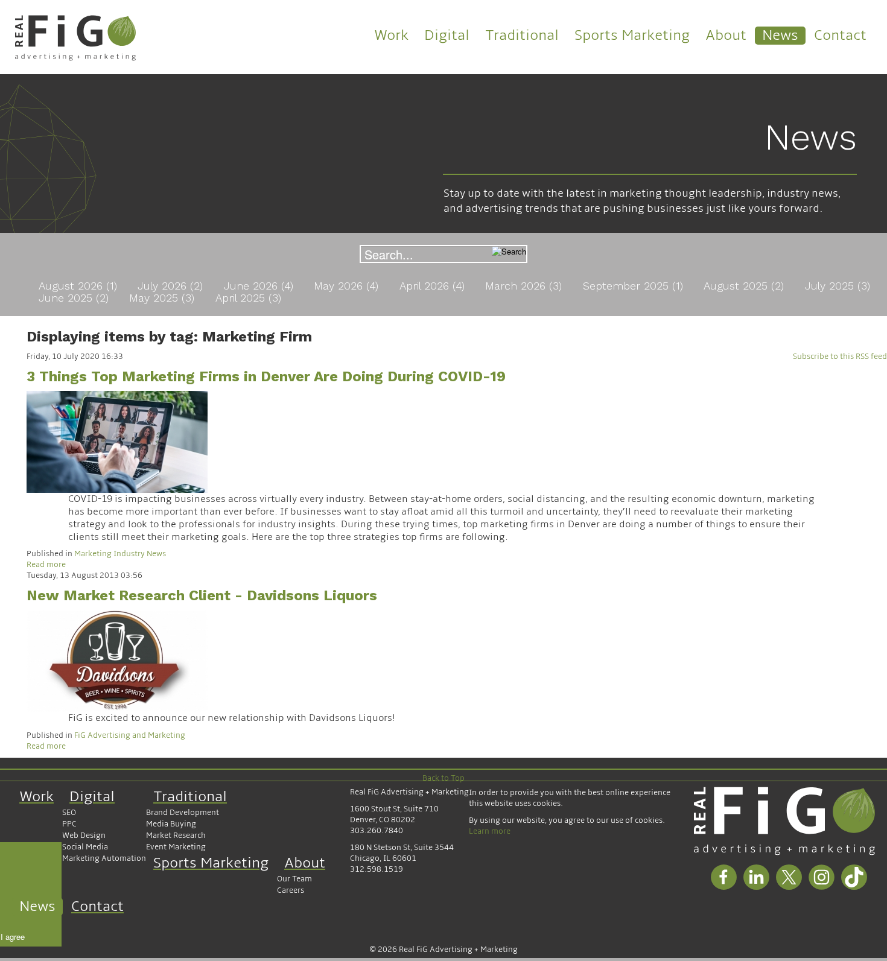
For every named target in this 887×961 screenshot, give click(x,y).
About (725, 35)
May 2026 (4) (348, 285)
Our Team (294, 879)
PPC (69, 824)
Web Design (84, 835)
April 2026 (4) (433, 285)
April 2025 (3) (248, 297)
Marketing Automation (104, 858)
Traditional (522, 35)
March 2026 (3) (525, 285)
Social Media (85, 847)
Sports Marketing (632, 35)
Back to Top (443, 778)
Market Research (176, 835)
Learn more (489, 831)
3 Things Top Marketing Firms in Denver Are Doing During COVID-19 (266, 376)
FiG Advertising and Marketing (129, 735)
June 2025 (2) (75, 297)
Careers (290, 890)
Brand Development (182, 812)
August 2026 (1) (80, 285)
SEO (69, 812)
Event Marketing (176, 847)
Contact (840, 35)
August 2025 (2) (745, 285)
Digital (446, 35)
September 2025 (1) (635, 285)
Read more (46, 564)
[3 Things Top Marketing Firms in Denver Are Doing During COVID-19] (117, 441)
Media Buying (171, 824)
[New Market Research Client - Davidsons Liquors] (117, 660)
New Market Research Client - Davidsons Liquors (202, 595)
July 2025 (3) (837, 285)
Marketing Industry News (120, 554)
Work (391, 35)
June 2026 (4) (260, 285)
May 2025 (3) (163, 297)
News (780, 35)
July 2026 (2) (172, 285)
